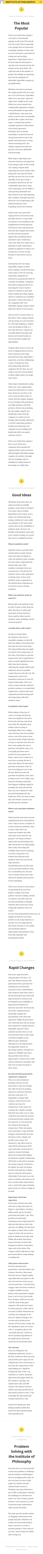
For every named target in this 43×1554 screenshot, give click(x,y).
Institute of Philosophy (20, 2)
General (31, 16)
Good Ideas (21, 495)
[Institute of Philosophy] (2, 2)
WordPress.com (21, 1549)
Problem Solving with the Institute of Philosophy (21, 1454)
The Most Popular (21, 26)
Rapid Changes (21, 967)
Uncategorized (21, 1439)
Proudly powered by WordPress (15, 1546)
